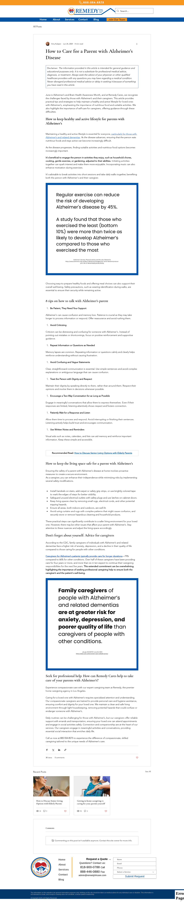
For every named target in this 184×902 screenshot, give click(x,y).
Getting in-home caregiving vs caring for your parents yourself (91, 802)
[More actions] (136, 43)
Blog (61, 879)
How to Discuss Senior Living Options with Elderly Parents (49, 802)
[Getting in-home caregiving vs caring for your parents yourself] (92, 786)
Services (63, 869)
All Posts (37, 26)
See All (148, 771)
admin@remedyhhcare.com (92, 875)
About (62, 864)
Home (61, 859)
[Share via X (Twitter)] (53, 750)
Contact (63, 874)
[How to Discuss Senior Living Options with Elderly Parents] (51, 786)
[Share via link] (65, 750)
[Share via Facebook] (47, 750)
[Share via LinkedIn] (59, 750)
